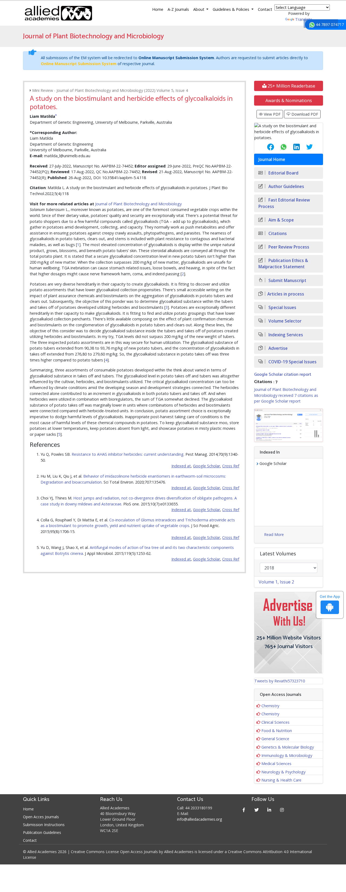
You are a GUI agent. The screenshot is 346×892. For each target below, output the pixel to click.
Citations (277, 233)
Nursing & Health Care (281, 780)
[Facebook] (244, 809)
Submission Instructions (44, 824)
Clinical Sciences (275, 722)
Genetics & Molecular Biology (287, 747)
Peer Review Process (288, 247)
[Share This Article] (266, 146)
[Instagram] (282, 809)
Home (157, 9)
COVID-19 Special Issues (292, 362)
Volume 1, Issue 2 (276, 582)
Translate (303, 19)
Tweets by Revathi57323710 (279, 680)
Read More (274, 534)
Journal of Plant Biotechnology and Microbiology (138, 203)
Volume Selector (284, 321)
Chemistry (270, 705)
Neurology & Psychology (283, 771)
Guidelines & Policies (231, 9)
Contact (265, 9)
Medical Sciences (276, 763)
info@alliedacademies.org (199, 819)
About (199, 9)
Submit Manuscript (286, 280)
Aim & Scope (280, 220)
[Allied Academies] (58, 13)
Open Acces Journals (41, 816)
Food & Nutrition (276, 730)
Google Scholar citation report (282, 374)
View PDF (272, 114)
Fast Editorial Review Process (284, 203)
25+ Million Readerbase (291, 86)
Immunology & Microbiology (286, 755)
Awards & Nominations (288, 100)
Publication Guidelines (42, 832)
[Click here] (288, 425)
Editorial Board (282, 173)
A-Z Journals (178, 9)
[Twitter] (256, 809)
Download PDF (304, 114)
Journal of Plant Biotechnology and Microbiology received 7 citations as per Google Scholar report (286, 395)
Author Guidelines (285, 186)
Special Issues (281, 307)
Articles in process (285, 294)
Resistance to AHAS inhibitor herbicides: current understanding (128, 454)
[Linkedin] (269, 809)
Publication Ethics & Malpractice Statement (283, 264)
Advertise (277, 348)
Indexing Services (285, 335)
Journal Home (271, 159)
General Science (275, 738)
